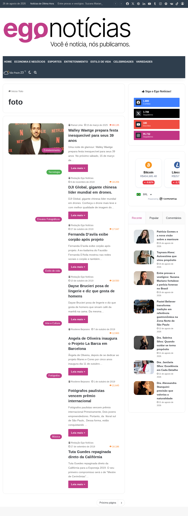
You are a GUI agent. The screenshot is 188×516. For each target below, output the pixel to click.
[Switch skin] (29, 72)
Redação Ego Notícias (82, 178)
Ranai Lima (77, 125)
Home (8, 61)
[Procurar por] (35, 72)
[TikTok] (177, 4)
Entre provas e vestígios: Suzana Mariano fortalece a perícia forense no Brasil (99, 3)
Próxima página (108, 502)
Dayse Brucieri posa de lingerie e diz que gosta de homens (91, 291)
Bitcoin (148, 172)
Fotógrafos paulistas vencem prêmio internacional (86, 396)
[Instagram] (160, 4)
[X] (133, 4)
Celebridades (123, 61)
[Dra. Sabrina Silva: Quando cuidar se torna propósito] (144, 343)
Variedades (144, 61)
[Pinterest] (138, 4)
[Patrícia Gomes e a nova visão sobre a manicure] (144, 237)
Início (14, 91)
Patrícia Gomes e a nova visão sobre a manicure (167, 235)
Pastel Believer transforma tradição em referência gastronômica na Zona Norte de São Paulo (167, 313)
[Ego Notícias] (67, 32)
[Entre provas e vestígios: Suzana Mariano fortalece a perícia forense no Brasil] (144, 278)
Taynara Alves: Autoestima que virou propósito (167, 256)
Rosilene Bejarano (80, 329)
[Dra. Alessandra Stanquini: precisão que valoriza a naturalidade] (144, 388)
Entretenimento (76, 61)
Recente (137, 217)
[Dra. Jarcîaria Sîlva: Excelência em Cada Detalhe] (144, 367)
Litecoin (177, 172)
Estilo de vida (101, 61)
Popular (154, 217)
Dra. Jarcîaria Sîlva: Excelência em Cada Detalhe (167, 366)
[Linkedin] (144, 4)
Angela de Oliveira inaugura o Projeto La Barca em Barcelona (92, 343)
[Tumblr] (155, 4)
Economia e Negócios (29, 61)
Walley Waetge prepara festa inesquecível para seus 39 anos (93, 135)
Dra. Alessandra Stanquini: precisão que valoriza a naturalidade (166, 390)
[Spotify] (166, 4)
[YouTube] (149, 4)
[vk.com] (171, 4)
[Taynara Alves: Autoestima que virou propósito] (144, 257)
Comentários (173, 217)
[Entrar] (182, 4)
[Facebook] (127, 4)
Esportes (55, 61)
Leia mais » (78, 168)
